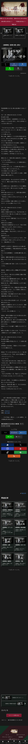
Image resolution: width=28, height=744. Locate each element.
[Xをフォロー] (20, 444)
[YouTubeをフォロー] (20, 448)
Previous (1, 33)
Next (27, 33)
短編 (18, 423)
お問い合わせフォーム (14, 739)
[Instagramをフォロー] (7, 448)
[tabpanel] (8, 33)
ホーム (7, 734)
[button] (18, 68)
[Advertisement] (14, 91)
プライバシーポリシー (7, 737)
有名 (22, 423)
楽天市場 (7, 413)
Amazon (7, 410)
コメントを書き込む (14, 715)
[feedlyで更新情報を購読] (20, 452)
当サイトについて (21, 734)
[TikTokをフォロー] (7, 452)
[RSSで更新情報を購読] (14, 456)
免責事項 (21, 737)
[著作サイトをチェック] (7, 444)
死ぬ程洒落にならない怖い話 (8, 423)
